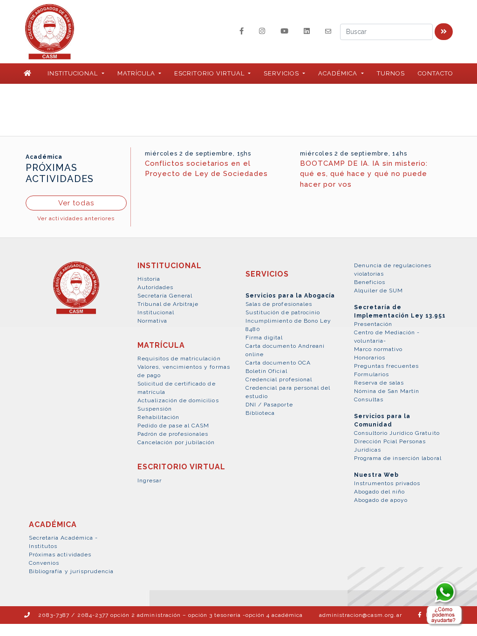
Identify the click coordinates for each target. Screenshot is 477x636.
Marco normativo (378, 349)
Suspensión (154, 409)
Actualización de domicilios (178, 400)
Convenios (44, 563)
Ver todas (76, 203)
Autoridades (155, 287)
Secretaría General (165, 295)
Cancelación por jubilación (176, 442)
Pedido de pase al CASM (173, 425)
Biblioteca (260, 413)
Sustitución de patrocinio (282, 312)
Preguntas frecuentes (386, 366)
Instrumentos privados (387, 483)
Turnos (391, 73)
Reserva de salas (379, 382)
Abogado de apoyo (381, 500)
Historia (148, 279)
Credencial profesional (278, 379)
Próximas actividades (60, 554)
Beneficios (369, 282)
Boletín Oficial (266, 371)
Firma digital (264, 337)
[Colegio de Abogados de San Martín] (76, 293)
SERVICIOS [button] (282, 73)
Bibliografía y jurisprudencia (71, 571)
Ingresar (149, 480)
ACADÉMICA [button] (338, 73)
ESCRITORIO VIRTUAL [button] (210, 73)
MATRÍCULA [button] (137, 73)
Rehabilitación (158, 417)
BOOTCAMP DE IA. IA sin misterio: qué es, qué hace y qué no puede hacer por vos (364, 174)
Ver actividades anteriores (76, 218)
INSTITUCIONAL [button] (74, 73)
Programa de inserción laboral (398, 458)
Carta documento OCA (278, 362)
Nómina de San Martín (387, 391)
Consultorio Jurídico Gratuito (397, 433)
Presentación (373, 324)
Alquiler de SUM (378, 290)
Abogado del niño (379, 491)
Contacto (435, 73)
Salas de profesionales (278, 304)
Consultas (368, 399)
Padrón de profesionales (173, 434)
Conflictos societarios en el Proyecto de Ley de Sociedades (206, 168)
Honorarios (369, 357)
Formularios (371, 374)
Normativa (152, 321)
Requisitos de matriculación (179, 358)
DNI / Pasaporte (269, 404)
